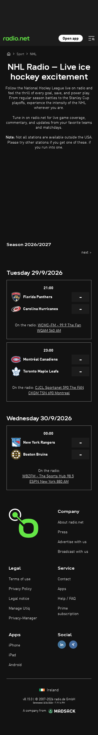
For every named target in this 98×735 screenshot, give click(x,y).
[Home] (9, 54)
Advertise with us (72, 542)
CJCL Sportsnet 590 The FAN (59, 388)
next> (86, 252)
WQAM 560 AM (49, 331)
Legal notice (19, 599)
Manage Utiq (19, 608)
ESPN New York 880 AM (49, 482)
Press (63, 532)
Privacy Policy (20, 589)
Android (15, 665)
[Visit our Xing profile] (73, 645)
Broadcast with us (73, 552)
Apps (62, 589)
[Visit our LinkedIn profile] (62, 645)
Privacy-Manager (23, 618)
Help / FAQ (67, 599)
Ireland (52, 690)
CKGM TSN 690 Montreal (49, 393)
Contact (64, 579)
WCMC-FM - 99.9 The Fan (59, 325)
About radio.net (71, 522)
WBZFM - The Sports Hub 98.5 (48, 476)
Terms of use (19, 579)
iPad (12, 655)
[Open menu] (91, 38)
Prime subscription (68, 611)
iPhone (14, 645)
